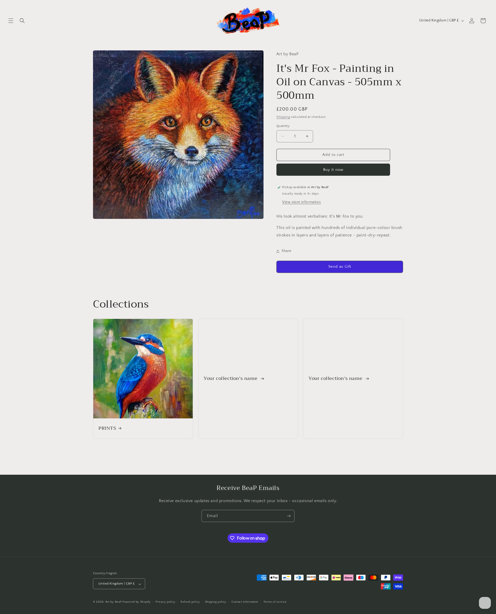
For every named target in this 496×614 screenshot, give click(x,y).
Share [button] (286, 251)
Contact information (244, 601)
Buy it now (333, 169)
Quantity (283, 126)
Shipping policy (216, 601)
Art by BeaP (113, 602)
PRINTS (107, 428)
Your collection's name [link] (231, 378)
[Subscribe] (288, 516)
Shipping (283, 117)
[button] (11, 20)
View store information (301, 202)
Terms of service (275, 601)
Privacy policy (165, 601)
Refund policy (190, 601)
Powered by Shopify (136, 602)
